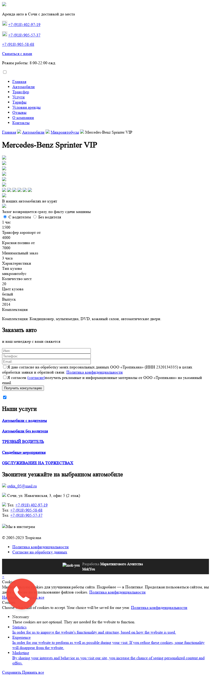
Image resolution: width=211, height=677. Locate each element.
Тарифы (19, 102)
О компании (23, 117)
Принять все (33, 672)
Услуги (18, 97)
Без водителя (49, 217)
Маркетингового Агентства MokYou (112, 566)
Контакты (21, 122)
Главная (19, 81)
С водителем (19, 217)
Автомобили (23, 86)
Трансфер (20, 91)
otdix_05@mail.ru (22, 486)
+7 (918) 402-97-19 (24, 24)
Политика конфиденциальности (94, 372)
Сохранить (12, 672)
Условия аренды (26, 107)
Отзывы (19, 112)
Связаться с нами (17, 53)
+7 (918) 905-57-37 (24, 35)
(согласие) (36, 377)
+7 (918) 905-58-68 (18, 44)
